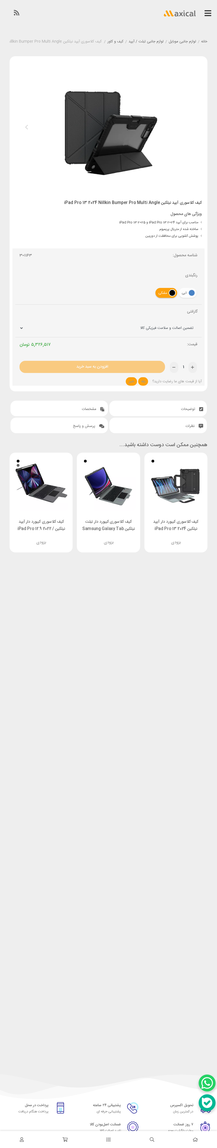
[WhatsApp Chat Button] (207, 1083)
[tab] (158, 408)
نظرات (191, 426)
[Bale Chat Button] (207, 1102)
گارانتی (192, 312)
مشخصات (89, 409)
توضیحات (188, 409)
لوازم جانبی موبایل (182, 42)
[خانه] (195, 1139)
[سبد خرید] (65, 1139)
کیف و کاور (115, 42)
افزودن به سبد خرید (92, 366)
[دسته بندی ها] (108, 1139)
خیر (131, 381)
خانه (204, 42)
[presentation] (26, 127)
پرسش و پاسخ (84, 426)
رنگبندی (191, 276)
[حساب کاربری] (22, 1139)
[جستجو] (152, 1139)
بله (143, 381)
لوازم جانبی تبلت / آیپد (146, 42)
